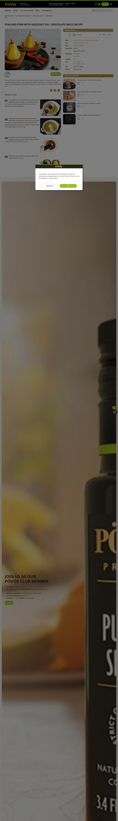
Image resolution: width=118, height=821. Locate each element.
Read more (49, 186)
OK (68, 186)
